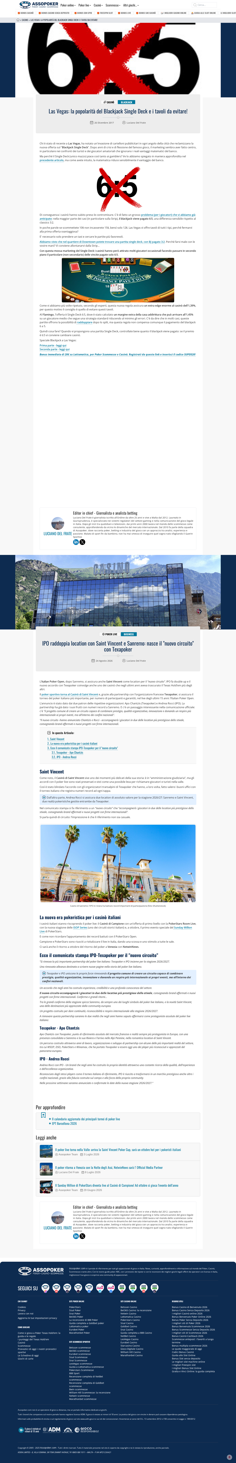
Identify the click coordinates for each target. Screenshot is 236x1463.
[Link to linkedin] (76, 542)
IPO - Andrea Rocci (64, 757)
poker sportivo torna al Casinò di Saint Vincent (70, 694)
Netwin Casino (128, 1313)
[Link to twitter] (82, 542)
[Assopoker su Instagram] (45, 1288)
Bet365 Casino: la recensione (136, 1310)
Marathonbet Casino (132, 1355)
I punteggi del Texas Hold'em (33, 1339)
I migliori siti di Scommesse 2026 (189, 1332)
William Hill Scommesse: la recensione (89, 1392)
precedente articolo (52, 160)
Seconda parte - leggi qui (55, 349)
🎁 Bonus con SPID (83, 12)
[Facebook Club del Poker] (111, 1288)
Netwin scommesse (79, 1395)
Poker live (84, 5)
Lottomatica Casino (131, 1316)
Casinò (97, 5)
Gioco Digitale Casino (132, 1348)
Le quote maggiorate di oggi (187, 1348)
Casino (25, 20)
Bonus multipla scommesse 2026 (189, 1345)
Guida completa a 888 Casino (136, 1332)
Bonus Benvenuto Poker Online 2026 (191, 1316)
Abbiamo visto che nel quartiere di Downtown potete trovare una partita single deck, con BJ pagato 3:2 (102, 242)
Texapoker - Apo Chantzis (67, 752)
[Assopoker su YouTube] (56, 1288)
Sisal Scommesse (78, 1357)
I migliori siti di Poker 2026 (186, 1323)
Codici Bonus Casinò (183, 1352)
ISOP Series (80, 927)
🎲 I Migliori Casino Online (173, 12)
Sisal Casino (127, 1323)
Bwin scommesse (78, 1389)
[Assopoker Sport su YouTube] (144, 1288)
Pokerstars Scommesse (81, 1370)
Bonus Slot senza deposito (186, 1358)
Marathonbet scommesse (82, 1399)
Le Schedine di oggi (28, 1355)
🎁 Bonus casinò (25, 12)
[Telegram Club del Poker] (100, 1288)
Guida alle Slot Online (183, 1355)
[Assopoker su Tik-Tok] (67, 1288)
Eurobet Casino (129, 1342)
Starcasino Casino (130, 1345)
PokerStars (75, 1307)
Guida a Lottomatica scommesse (86, 1366)
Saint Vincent (55, 739)
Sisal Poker (75, 1310)
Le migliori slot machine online (188, 1361)
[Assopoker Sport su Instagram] (122, 1288)
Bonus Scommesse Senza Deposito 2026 (193, 1329)
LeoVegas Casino (129, 1339)
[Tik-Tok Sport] (154, 1288)
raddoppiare (84, 322)
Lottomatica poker (78, 1326)
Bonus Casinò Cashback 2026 (187, 1336)
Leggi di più (118, 1254)
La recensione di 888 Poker (83, 1319)
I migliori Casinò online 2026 (187, 1313)
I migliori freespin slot (184, 1364)
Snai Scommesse (78, 1360)
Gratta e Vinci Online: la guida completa (193, 1371)
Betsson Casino (129, 1307)
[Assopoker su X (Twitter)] (78, 1288)
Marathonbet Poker (79, 1332)
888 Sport (74, 1373)
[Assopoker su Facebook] (89, 1288)
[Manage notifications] (229, 1457)
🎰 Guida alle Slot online (203, 12)
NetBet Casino (128, 1336)
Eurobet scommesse (80, 1354)
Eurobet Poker (76, 1329)
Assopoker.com (77, 1268)
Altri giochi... (130, 5)
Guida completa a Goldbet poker (86, 1323)
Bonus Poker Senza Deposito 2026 (190, 1319)
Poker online (67, 5)
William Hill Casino (131, 1352)
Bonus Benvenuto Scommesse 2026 (191, 1326)
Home (18, 19)
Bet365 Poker (76, 1316)
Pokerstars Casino (130, 1319)
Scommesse (112, 5)
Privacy (21, 1310)
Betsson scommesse (80, 1347)
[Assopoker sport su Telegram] (133, 1288)
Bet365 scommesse (79, 1350)
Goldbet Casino (129, 1326)
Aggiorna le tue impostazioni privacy (37, 1318)
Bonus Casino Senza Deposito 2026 (191, 1310)
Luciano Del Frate (136, 122)
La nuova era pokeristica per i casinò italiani (72, 743)
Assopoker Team (68, 1154)
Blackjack (126, 102)
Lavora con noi (25, 1313)
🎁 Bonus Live (124, 12)
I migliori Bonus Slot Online (186, 1368)
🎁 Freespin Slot (105, 12)
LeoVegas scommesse (80, 1363)
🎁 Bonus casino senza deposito (53, 12)
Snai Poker (74, 1313)
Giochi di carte (25, 1358)
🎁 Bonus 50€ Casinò (146, 12)
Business (129, 634)
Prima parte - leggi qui (53, 345)
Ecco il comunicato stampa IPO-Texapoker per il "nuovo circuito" (82, 748)
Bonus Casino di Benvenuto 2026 (189, 1307)
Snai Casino (127, 1329)
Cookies (22, 1307)
